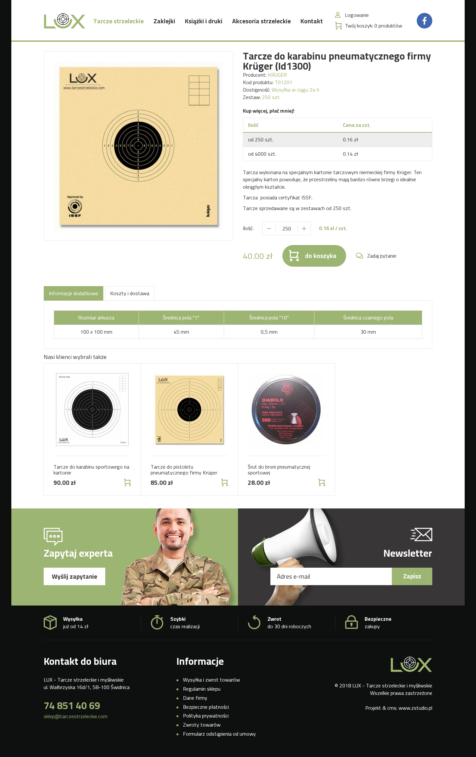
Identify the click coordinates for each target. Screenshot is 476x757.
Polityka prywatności (206, 715)
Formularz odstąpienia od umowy (219, 734)
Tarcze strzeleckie (118, 21)
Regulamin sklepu (202, 689)
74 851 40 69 (72, 705)
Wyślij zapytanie (74, 576)
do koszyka (320, 256)
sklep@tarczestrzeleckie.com (76, 716)
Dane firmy (195, 698)
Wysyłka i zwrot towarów (211, 680)
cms (391, 708)
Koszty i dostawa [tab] (129, 293)
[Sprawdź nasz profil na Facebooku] (424, 20)
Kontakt (311, 21)
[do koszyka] (127, 482)
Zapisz (412, 576)
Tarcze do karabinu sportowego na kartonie (91, 469)
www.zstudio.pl (415, 708)
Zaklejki (164, 21)
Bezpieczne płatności (206, 707)
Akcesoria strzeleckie (261, 21)
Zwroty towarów (202, 724)
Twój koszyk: (373, 25)
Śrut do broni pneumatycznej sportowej (279, 469)
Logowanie (357, 15)
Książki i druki (203, 21)
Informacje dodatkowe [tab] (73, 293)
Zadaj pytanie (381, 256)
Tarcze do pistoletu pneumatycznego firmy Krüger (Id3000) (184, 472)
